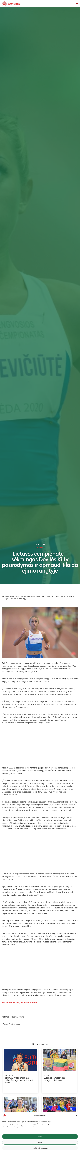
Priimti (40, 1137)
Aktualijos (15, 596)
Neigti (40, 1142)
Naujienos (24, 596)
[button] (77, 1116)
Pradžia (8, 596)
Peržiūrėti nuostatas (40, 1148)
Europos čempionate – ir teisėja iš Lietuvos (56, 1079)
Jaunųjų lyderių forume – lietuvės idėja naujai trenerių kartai (19, 1080)
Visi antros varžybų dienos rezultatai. (19, 1002)
